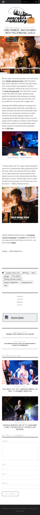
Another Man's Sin (13, 273)
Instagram (12, 237)
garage (6, 276)
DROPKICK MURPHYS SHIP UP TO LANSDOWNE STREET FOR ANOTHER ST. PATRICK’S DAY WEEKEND (20, 427)
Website (5, 483)
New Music (16, 276)
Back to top (19, 511)
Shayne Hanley (17, 317)
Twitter (5, 237)
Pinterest (20, 302)
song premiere (26, 282)
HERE (13, 242)
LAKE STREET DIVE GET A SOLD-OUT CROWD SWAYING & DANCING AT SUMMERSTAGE (20, 343)
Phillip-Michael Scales (14, 81)
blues (34, 273)
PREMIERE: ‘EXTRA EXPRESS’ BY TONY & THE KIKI (20, 333)
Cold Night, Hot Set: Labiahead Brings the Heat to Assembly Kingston (20, 390)
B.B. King (10, 128)
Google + (20, 305)
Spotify (22, 237)
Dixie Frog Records (12, 91)
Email (4, 474)
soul (5, 285)
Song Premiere (15, 28)
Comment (6, 441)
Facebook (31, 235)
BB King (26, 273)
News (7, 28)
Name (4, 464)
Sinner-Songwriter (11, 282)
